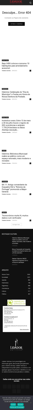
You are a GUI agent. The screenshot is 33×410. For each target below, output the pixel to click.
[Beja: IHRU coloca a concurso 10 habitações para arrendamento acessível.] (16, 53)
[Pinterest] (23, 386)
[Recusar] (31, 403)
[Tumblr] (27, 386)
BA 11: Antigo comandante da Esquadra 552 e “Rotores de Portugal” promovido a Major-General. (14, 188)
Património (5, 88)
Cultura (4, 150)
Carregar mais (16, 224)
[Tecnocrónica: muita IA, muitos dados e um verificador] (16, 205)
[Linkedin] (14, 386)
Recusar (20, 404)
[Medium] (18, 386)
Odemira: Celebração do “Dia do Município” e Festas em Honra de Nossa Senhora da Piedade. (16, 94)
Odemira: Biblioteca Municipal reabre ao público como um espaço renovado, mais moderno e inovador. (16, 157)
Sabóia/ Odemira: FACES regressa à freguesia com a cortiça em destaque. (20, 260)
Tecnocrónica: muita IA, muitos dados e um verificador (15, 216)
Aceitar (13, 404)
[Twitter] (14, 391)
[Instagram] (9, 386)
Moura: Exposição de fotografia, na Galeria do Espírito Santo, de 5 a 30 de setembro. (21, 251)
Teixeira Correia (6, 70)
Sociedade (4, 181)
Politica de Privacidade (17, 407)
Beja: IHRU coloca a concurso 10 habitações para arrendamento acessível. (15, 65)
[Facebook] (5, 386)
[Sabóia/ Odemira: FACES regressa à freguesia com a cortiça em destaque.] (6, 261)
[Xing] (19, 391)
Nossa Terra (5, 60)
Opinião (4, 212)
